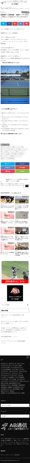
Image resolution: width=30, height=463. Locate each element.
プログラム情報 (5, 144)
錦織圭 (12, 158)
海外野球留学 (22, 385)
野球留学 (12, 391)
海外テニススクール (16, 156)
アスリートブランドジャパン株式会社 (10, 454)
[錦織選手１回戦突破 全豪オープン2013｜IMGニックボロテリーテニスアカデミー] (15, 105)
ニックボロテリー (6, 156)
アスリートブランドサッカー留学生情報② (13, 342)
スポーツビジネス (23, 371)
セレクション (15, 373)
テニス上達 (4, 153)
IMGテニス (4, 147)
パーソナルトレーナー (14, 381)
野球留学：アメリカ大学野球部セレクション (10, 393)
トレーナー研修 (12, 379)
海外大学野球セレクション (15, 383)
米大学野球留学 (16, 389)
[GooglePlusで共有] (15, 23)
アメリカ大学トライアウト (17, 367)
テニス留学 (11, 153)
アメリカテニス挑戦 (19, 147)
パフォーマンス (4, 381)
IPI (15, 363)
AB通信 (9, 460)
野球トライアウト (5, 391)
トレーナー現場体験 (19, 377)
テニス (3, 151)
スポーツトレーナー (13, 371)
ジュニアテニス (23, 149)
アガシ (10, 147)
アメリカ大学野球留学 (6, 369)
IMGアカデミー (4, 363)
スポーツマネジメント (6, 373)
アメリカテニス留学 (6, 149)
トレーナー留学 (4, 379)
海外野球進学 (4, 387)
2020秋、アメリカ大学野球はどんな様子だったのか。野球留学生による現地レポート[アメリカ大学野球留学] (14, 330)
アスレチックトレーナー (6, 365)
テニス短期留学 (20, 153)
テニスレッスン (21, 151)
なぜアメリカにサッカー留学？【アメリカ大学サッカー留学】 (14, 322)
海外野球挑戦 (15, 385)
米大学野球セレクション (18, 387)
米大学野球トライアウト (6, 389)
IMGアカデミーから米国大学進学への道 (12, 316)
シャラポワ (15, 149)
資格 (22, 389)
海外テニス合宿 (5, 158)
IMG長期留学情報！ (9, 336)
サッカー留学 (15, 369)
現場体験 (10, 387)
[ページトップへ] (27, 357)
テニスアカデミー (11, 151)
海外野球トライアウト (6, 385)
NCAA (18, 363)
